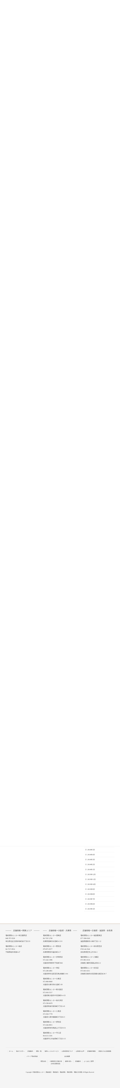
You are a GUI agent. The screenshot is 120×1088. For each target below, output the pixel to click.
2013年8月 (91, 894)
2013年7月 (91, 899)
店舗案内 (30, 1051)
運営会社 (43, 1061)
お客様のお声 (80, 1051)
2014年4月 (91, 855)
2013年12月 (91, 874)
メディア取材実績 (32, 1056)
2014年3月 (91, 859)
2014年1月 (91, 869)
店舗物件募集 (91, 1051)
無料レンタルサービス (52, 1051)
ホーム (11, 1051)
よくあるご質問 (89, 1061)
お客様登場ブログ (67, 1051)
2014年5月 (91, 850)
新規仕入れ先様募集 (105, 1051)
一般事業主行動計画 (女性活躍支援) (55, 1062)
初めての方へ (20, 1051)
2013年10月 (91, 884)
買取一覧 (39, 1051)
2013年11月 (91, 879)
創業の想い (68, 1061)
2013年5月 (91, 909)
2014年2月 (91, 864)
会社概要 (67, 1056)
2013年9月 (91, 889)
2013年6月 (91, 904)
